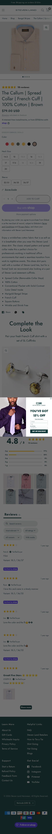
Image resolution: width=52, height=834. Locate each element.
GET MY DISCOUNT (39, 431)
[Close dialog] (51, 398)
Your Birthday (32, 426)
